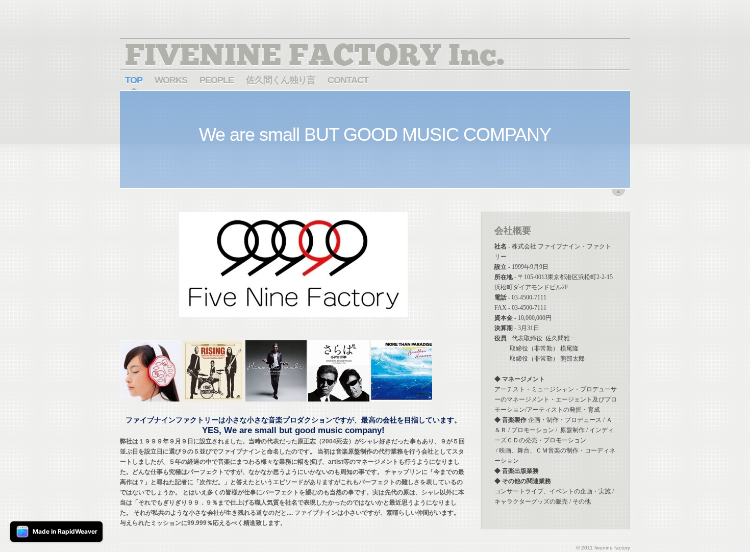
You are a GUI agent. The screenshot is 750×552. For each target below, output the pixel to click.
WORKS (171, 80)
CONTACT (348, 80)
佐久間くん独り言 (280, 80)
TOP (133, 80)
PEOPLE (216, 80)
